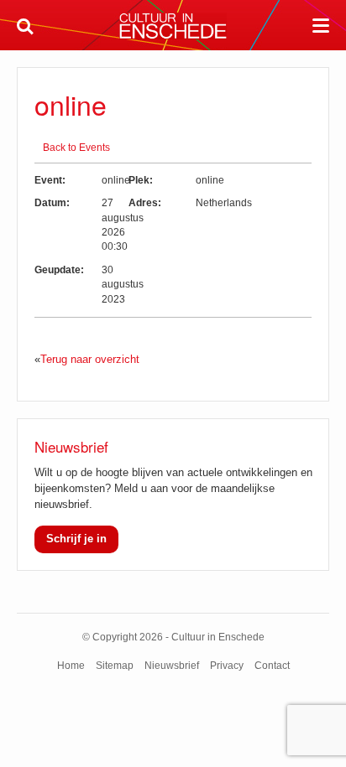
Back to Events (76, 147)
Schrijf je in (76, 538)
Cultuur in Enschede (173, 26)
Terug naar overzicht (89, 359)
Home (71, 665)
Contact (272, 665)
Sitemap (115, 665)
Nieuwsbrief (171, 665)
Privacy (227, 665)
